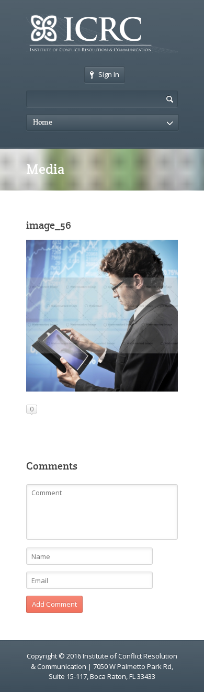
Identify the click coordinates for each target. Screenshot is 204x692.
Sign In (108, 74)
